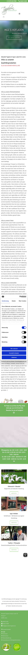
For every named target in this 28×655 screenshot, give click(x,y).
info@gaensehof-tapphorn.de (9, 626)
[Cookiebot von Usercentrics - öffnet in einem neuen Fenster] (19, 297)
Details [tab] (14, 301)
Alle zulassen (14, 348)
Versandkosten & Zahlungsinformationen (12, 640)
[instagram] (14, 412)
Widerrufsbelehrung (7, 638)
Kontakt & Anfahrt (7, 629)
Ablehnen (14, 357)
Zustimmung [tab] (5, 301)
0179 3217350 (12, 1)
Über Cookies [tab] (22, 301)
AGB (3, 632)
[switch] (24, 332)
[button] (21, 13)
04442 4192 (23, 1)
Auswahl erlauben (14, 353)
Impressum (5, 633)
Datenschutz (5, 635)
